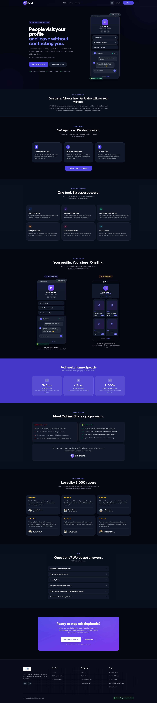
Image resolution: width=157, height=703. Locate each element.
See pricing (89, 639)
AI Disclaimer (113, 679)
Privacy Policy (113, 672)
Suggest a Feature (86, 679)
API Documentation (58, 676)
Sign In (118, 3)
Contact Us (84, 676)
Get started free (37, 64)
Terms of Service (114, 676)
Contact (77, 3)
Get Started (128, 3)
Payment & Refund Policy (116, 683)
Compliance (113, 687)
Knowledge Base (57, 679)
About (71, 3)
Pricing (65, 3)
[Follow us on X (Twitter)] (25, 683)
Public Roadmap (85, 683)
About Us (83, 672)
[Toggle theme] (112, 3)
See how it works (58, 64)
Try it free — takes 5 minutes (77, 168)
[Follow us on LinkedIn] (30, 683)
